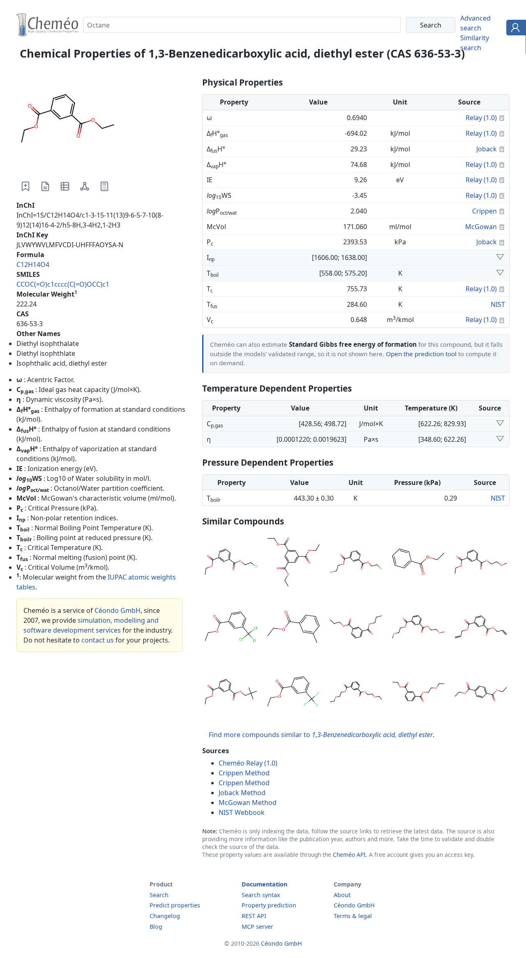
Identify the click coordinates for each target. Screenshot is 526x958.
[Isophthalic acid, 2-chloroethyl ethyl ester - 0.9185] (231, 563)
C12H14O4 (32, 264)
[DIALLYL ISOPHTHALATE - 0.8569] (481, 628)
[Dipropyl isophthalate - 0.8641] (356, 628)
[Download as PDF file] (45, 186)
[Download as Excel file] (65, 186)
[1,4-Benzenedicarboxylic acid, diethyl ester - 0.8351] (481, 693)
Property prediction (269, 905)
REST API (254, 916)
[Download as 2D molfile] (85, 186)
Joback (486, 148)
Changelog (165, 916)
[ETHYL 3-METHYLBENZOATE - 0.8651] (293, 628)
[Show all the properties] (500, 257)
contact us (97, 640)
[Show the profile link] (514, 29)
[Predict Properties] (104, 186)
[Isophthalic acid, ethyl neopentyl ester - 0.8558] (231, 693)
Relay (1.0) (481, 117)
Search (159, 895)
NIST (498, 304)
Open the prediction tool (421, 354)
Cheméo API (349, 854)
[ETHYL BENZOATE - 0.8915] (418, 563)
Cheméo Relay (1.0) (248, 763)
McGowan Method (248, 802)
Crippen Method (244, 772)
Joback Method (242, 792)
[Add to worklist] (25, 186)
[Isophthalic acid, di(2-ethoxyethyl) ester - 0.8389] (356, 693)
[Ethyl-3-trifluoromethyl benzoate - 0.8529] (293, 693)
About (342, 895)
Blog (156, 926)
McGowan (481, 226)
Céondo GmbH (118, 610)
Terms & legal (353, 916)
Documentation (264, 884)
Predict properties (175, 905)
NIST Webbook (242, 812)
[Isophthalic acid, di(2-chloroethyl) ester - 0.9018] (356, 563)
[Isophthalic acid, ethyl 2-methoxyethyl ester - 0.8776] (481, 563)
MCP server (257, 926)
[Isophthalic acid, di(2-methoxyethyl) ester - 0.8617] (418, 628)
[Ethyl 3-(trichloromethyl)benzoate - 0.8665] (231, 628)
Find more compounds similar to (321, 734)
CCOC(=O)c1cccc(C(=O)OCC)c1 (62, 284)
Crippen (484, 211)
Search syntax (261, 895)
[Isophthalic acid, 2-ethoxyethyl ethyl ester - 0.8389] (418, 693)
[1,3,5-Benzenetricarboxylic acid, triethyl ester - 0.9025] (293, 563)
